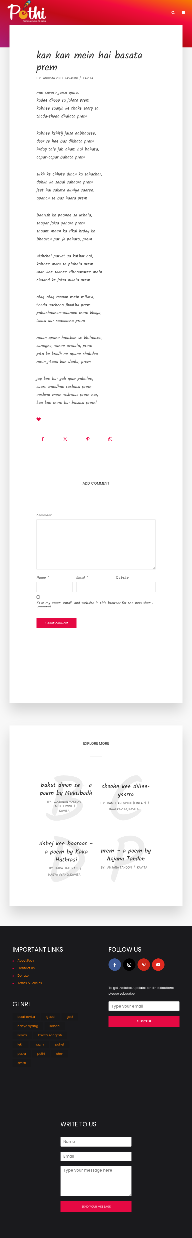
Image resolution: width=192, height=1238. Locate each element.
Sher (144, 12)
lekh (21, 1044)
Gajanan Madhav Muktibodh (67, 804)
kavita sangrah (50, 1035)
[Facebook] (114, 964)
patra (22, 1054)
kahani (55, 1026)
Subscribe (144, 1021)
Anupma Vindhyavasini (60, 78)
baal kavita (118, 809)
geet (69, 1017)
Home (105, 12)
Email (82, 577)
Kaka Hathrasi (67, 868)
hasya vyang (58, 875)
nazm (39, 1044)
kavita (88, 78)
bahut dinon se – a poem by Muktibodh (66, 789)
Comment (44, 515)
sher (59, 1054)
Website (122, 577)
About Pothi (26, 960)
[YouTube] (158, 964)
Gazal (159, 12)
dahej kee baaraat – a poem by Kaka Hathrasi (66, 852)
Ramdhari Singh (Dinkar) (126, 803)
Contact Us (26, 968)
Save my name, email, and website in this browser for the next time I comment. (95, 604)
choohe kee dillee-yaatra (126, 791)
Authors (124, 12)
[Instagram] (129, 964)
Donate (23, 975)
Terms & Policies (30, 983)
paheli (59, 1044)
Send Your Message (96, 1207)
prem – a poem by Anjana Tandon (126, 855)
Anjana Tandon (119, 867)
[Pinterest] (144, 964)
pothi (41, 1054)
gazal (50, 1017)
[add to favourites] (38, 420)
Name (42, 577)
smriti (22, 1063)
